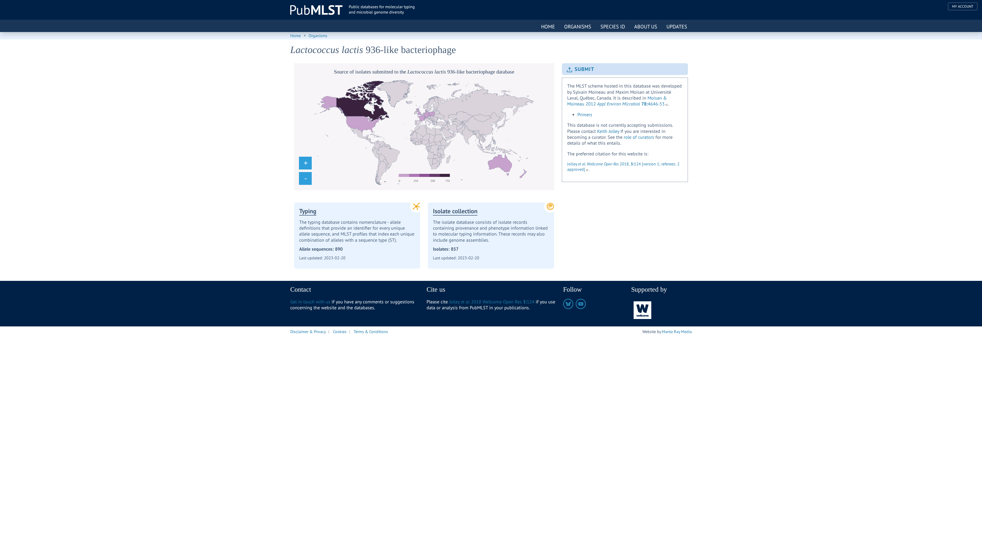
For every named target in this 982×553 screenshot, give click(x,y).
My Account (962, 6)
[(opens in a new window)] (642, 310)
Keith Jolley (608, 131)
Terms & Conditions (371, 331)
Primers (584, 115)
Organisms (577, 26)
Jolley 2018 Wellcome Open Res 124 (491, 302)
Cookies (340, 331)
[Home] (316, 10)
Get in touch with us (310, 302)
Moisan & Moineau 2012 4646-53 (617, 101)
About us (645, 26)
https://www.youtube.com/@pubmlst (581, 304)
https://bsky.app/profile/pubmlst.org (568, 304)
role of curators (639, 137)
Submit (584, 69)
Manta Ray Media (677, 331)
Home (548, 26)
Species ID (612, 26)
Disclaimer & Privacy (308, 331)
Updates (676, 26)
